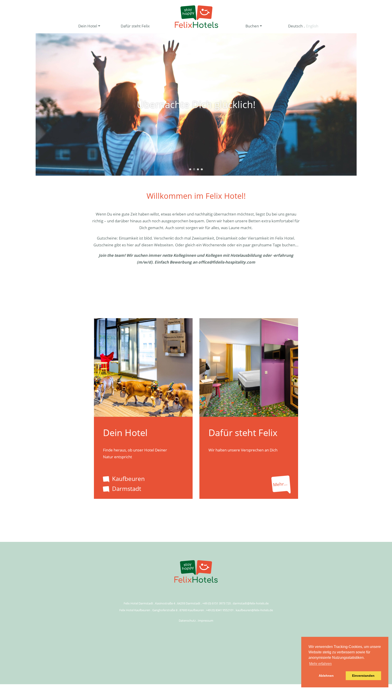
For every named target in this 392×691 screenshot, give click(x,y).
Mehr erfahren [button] (320, 664)
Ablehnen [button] (326, 675)
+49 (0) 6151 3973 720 (216, 603)
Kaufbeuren (128, 479)
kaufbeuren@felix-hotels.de (254, 610)
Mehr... (280, 483)
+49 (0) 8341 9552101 (220, 610)
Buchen (252, 26)
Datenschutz (187, 620)
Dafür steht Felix (135, 26)
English (312, 26)
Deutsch (295, 26)
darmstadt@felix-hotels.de (251, 603)
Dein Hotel (87, 26)
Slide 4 (202, 169)
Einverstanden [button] (363, 675)
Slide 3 (198, 169)
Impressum (205, 620)
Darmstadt (126, 489)
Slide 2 (194, 169)
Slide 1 (190, 169)
